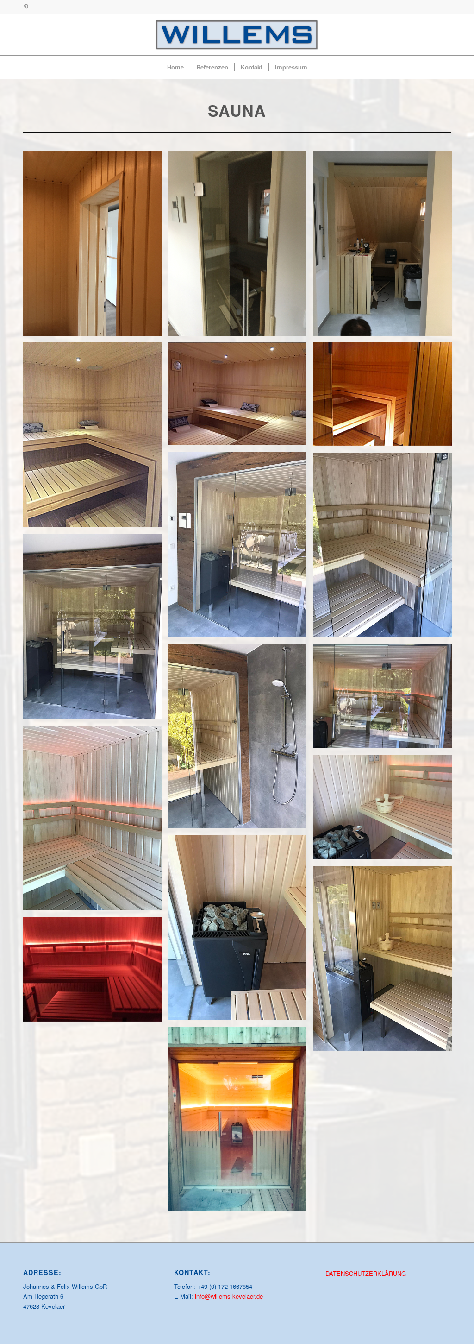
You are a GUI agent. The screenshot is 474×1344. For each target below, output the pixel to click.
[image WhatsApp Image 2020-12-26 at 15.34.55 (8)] (240, 931)
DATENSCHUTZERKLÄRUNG (365, 1273)
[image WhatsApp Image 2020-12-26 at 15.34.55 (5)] (386, 699)
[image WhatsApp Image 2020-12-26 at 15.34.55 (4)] (240, 739)
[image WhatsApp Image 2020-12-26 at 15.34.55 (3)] (95, 630)
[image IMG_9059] (240, 397)
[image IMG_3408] (240, 247)
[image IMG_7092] (386, 247)
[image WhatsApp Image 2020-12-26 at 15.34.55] (386, 962)
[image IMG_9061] (386, 397)
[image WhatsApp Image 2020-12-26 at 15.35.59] (95, 972)
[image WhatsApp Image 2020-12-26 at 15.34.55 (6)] (95, 821)
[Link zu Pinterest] (26, 7)
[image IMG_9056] (95, 438)
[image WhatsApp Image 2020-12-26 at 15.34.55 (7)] (386, 810)
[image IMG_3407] (95, 247)
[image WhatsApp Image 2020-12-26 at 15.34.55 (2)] (386, 548)
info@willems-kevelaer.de (229, 1296)
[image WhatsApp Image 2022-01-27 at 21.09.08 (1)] (240, 1122)
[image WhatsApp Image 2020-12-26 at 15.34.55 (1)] (240, 548)
